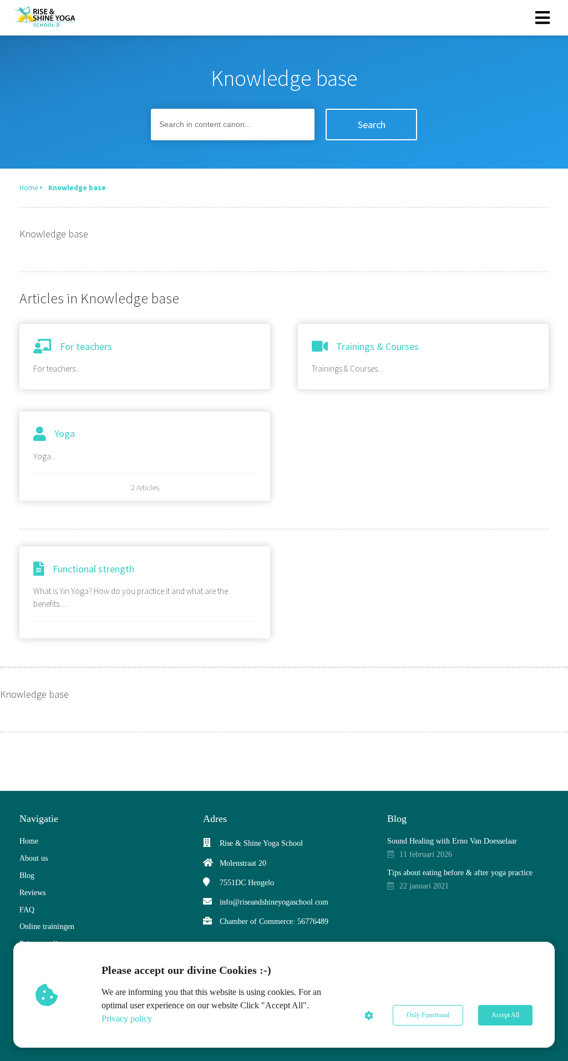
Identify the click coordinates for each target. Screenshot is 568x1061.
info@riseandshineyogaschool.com (274, 902)
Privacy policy (127, 1018)
